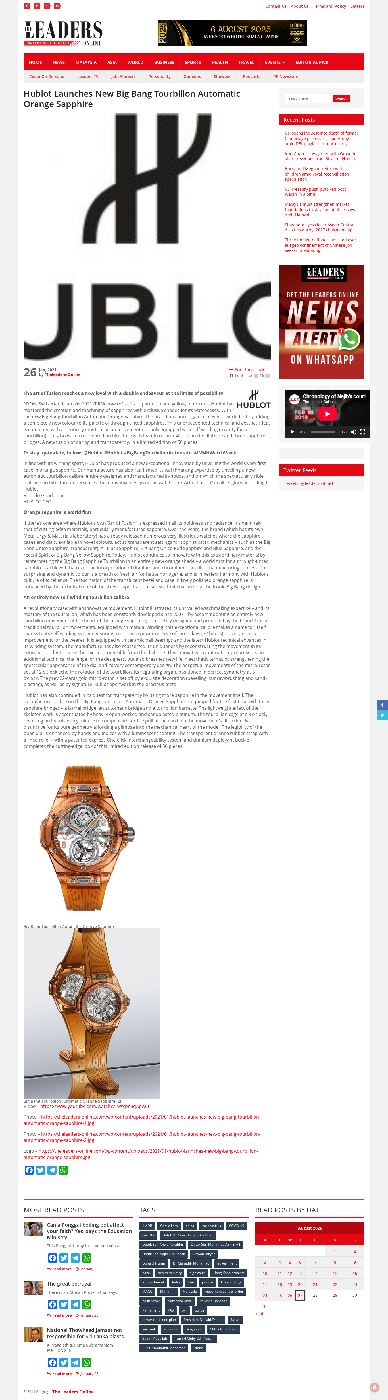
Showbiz (222, 76)
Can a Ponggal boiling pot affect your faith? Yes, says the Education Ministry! (89, 1230)
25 (280, 1295)
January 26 (89, 1269)
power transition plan (159, 1319)
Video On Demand (46, 76)
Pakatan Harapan (213, 1300)
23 (354, 1284)
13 (300, 1273)
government (227, 1263)
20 (300, 1284)
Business (164, 62)
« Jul (259, 1313)
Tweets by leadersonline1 (309, 483)
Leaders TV (88, 76)
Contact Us (276, 6)
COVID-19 (236, 1225)
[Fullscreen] (363, 432)
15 (335, 1273)
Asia (112, 62)
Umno (198, 1347)
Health (220, 62)
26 (290, 1295)
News (59, 62)
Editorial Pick (312, 62)
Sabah (235, 1319)
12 (290, 1273)
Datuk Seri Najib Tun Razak (163, 1253)
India (176, 1282)
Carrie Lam (169, 1225)
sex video (171, 1329)
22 (335, 1284)
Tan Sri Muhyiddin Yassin (194, 1338)
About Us (300, 6)
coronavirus (211, 1225)
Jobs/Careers (123, 76)
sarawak (149, 1329)
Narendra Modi (180, 1300)
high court (197, 1272)
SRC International (223, 1329)
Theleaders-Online (62, 374)
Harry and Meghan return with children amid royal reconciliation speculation (317, 174)
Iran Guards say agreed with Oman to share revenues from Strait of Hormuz (321, 156)
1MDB (147, 1225)
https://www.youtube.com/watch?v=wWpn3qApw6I (94, 1106)
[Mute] (353, 432)
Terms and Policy (329, 6)
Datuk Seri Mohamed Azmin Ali (215, 1244)
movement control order (224, 1291)
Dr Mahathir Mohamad (191, 1263)
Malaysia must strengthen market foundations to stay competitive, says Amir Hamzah (320, 209)
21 (315, 1284)
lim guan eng (231, 1282)
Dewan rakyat (204, 1253)
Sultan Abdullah (154, 1338)
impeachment (153, 1282)
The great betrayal (69, 1283)
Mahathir (167, 1291)
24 (265, 1295)
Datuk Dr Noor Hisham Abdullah (187, 1235)
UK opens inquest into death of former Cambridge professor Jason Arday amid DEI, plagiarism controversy (321, 138)
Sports (193, 62)
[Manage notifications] (374, 1387)
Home (35, 62)
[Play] (292, 432)
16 (354, 1273)
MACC (147, 1291)
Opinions (192, 76)
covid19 (148, 1235)
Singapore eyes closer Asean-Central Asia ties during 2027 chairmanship (319, 227)
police (199, 1310)
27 (300, 1295)
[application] (327, 414)
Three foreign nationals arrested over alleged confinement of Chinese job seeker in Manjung (320, 245)
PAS (171, 1310)
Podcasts (251, 76)
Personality (160, 76)
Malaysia (86, 62)
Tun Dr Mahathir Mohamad (163, 1347)
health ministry (170, 1272)
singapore (194, 1329)
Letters (357, 6)
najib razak (151, 1300)
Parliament (151, 1310)
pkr (184, 1310)
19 (290, 1284)
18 (280, 1284)
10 (265, 1273)
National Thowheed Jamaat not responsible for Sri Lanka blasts (85, 1333)
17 (265, 1284)
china (190, 1225)
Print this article (250, 369)
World (135, 62)
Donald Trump (153, 1263)
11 (280, 1273)
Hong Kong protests (229, 1272)
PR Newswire (285, 76)
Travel (246, 62)
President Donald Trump (203, 1319)
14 (315, 1273)
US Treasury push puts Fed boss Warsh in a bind (315, 191)
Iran (191, 1282)
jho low (207, 1282)
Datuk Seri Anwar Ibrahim (162, 1244)
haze (146, 1272)
